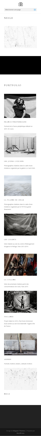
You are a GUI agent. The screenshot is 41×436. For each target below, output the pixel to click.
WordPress (20, 433)
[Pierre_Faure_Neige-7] (20, 48)
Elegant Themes (19, 431)
